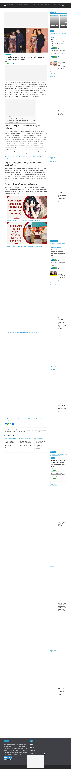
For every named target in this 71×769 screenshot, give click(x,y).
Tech (8, 6)
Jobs (51, 4)
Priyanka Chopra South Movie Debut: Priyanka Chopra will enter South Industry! (62, 276)
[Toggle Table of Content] (33, 117)
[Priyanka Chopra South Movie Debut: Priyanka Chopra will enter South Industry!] (53, 276)
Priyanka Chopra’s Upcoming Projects (15, 122)
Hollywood (32, 4)
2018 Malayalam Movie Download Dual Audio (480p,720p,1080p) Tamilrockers (62, 406)
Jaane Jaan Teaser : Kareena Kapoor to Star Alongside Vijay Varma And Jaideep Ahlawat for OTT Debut (62, 607)
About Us (32, 744)
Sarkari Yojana (57, 4)
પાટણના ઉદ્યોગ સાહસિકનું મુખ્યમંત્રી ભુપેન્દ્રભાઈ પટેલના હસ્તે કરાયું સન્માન (24, 246)
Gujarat (12, 6)
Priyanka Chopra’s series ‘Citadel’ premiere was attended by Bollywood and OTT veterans (41, 444)
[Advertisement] (25, 19)
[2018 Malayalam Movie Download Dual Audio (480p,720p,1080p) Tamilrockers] (53, 407)
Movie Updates (19, 4)
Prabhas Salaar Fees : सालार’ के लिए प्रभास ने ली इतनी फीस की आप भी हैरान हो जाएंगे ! (58, 253)
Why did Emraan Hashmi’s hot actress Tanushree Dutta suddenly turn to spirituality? (15, 430)
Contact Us (33, 747)
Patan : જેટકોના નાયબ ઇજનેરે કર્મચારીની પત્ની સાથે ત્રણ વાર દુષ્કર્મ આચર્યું (24, 220)
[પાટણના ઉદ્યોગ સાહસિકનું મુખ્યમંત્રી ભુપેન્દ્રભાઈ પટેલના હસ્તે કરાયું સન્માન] (27, 233)
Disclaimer (32, 750)
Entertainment (10, 4)
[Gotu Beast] (5, 5)
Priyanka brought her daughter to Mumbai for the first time (21, 120)
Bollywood (26, 4)
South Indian (40, 4)
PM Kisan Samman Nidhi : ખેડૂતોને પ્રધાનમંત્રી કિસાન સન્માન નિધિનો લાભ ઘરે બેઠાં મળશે (62, 196)
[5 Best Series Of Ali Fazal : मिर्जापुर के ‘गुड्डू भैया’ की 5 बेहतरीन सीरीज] (53, 523)
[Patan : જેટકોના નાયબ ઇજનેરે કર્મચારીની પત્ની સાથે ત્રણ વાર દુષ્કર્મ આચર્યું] (27, 207)
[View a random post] (65, 5)
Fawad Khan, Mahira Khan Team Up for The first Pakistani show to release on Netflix (62, 690)
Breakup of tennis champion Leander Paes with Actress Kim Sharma (37, 431)
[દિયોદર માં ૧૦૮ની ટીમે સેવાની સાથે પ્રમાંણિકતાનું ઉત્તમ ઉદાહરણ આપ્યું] (53, 113)
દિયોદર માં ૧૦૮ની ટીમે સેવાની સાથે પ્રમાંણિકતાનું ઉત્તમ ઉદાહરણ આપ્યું (22, 332)
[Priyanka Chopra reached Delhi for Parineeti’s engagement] (10, 438)
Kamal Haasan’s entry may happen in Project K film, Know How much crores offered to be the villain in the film (62, 323)
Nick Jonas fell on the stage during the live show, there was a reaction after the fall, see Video (25, 444)
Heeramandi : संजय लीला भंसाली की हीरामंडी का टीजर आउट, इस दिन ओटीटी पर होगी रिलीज (58, 463)
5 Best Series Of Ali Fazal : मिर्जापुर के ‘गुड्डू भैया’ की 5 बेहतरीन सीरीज (62, 523)
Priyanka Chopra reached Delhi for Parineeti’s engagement (9, 443)
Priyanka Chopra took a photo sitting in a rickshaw (19, 118)
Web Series (46, 4)
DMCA (31, 753)
